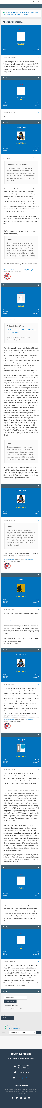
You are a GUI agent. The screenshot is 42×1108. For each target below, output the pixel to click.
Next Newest (15, 1005)
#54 (38, 320)
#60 (38, 961)
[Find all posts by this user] (7, 77)
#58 (38, 769)
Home (9, 1058)
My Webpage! (29, 270)
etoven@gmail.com (23, 1078)
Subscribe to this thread (13, 1028)
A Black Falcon (8, 158)
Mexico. (8, 621)
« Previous (5, 1018)
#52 (38, 112)
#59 (38, 902)
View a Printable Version (13, 1026)
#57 (38, 684)
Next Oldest (8, 1005)
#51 (38, 57)
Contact (31, 1058)
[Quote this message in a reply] (38, 77)
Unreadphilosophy (21, 28)
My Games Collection (9, 270)
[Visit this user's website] (3, 77)
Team (22, 1058)
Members (16, 1058)
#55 (38, 520)
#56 (38, 609)
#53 (38, 157)
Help (26, 1058)
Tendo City (8, 12)
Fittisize (21, 290)
